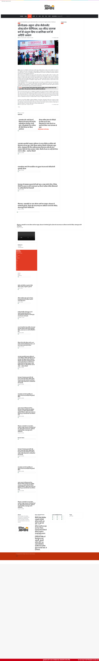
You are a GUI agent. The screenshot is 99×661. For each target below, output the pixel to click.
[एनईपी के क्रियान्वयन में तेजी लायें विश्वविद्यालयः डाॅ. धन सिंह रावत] (62, 519)
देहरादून (26, 16)
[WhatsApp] (0, 562)
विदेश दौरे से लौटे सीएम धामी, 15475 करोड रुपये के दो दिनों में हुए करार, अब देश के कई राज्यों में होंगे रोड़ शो (26, 344)
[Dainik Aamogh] (49, 7)
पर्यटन (43, 16)
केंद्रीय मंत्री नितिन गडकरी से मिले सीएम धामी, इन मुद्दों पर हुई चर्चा (25, 286)
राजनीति (33, 16)
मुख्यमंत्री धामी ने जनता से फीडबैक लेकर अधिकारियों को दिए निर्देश (38, 660)
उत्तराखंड (29, 16)
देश (36, 16)
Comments (20, 275)
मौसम (46, 16)
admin (25, 37)
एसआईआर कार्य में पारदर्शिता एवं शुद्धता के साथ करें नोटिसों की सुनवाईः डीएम (26, 395)
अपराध (40, 16)
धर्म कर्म (49, 16)
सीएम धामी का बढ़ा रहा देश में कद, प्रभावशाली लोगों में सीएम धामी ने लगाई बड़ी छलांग (25, 299)
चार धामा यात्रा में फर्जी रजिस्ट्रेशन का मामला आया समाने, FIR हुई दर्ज (74, 660)
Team (17, 556)
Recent (19, 274)
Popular (19, 273)
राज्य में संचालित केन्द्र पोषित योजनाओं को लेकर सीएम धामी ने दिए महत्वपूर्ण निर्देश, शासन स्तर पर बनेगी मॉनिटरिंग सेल (26, 329)
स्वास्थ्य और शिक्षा (54, 16)
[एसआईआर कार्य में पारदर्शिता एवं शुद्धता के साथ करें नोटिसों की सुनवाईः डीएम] (29, 154)
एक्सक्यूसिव (21, 16)
